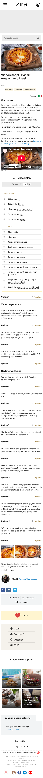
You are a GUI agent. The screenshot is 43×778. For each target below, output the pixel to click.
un (19, 199)
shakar (23, 219)
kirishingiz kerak (12, 729)
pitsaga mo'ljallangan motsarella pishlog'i (22, 280)
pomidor (15, 232)
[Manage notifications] (6, 772)
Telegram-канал (21, 602)
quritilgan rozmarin (28, 267)
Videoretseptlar (29, 90)
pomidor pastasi (26, 247)
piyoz (13, 237)
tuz (21, 214)
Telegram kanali (20, 746)
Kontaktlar (20, 741)
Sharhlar (16, 598)
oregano (23, 262)
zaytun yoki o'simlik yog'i (28, 287)
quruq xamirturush (25, 209)
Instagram (30, 598)
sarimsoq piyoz (20, 242)
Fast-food (8, 90)
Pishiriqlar (18, 90)
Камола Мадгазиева (28, 579)
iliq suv (21, 204)
